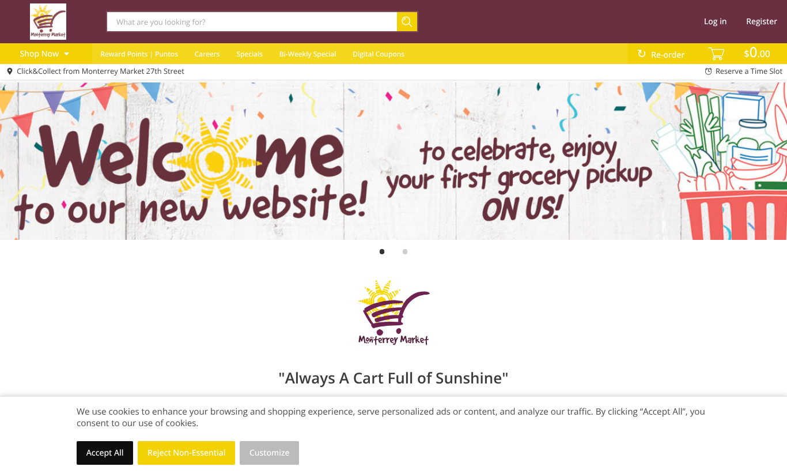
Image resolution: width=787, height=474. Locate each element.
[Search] (407, 21)
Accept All (105, 452)
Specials (249, 54)
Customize (269, 452)
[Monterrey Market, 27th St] (47, 21)
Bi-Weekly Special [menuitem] (307, 54)
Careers (207, 54)
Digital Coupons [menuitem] (378, 54)
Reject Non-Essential (186, 452)
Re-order (667, 55)
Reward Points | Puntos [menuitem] (139, 54)
